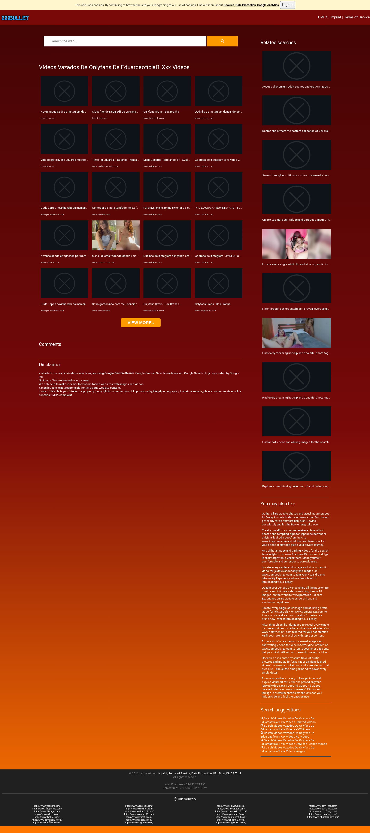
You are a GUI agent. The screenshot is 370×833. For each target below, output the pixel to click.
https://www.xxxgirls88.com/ (139, 822)
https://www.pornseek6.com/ (230, 814)
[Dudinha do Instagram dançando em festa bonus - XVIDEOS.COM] (167, 249)
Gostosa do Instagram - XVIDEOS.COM (219, 256)
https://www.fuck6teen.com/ (231, 808)
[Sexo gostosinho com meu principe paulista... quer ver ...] (116, 297)
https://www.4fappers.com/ (47, 806)
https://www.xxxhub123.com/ (139, 811)
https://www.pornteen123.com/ (230, 817)
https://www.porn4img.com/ (323, 814)
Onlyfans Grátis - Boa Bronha (161, 111)
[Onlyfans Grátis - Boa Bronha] (167, 105)
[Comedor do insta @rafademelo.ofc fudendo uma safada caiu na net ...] (116, 201)
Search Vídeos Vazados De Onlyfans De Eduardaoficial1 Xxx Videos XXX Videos (287, 727)
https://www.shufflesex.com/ (47, 822)
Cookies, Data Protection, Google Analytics (251, 5)
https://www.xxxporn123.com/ (139, 814)
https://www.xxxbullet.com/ (139, 808)
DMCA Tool (233, 773)
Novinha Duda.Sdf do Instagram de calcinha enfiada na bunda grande (84, 111)
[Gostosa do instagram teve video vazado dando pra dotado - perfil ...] (218, 153)
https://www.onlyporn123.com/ (231, 822)
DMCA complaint (61, 395)
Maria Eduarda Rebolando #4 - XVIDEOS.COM (171, 160)
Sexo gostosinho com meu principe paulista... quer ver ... (127, 304)
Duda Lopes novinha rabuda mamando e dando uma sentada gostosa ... (86, 208)
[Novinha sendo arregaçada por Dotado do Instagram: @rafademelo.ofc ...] (64, 249)
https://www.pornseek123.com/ (231, 811)
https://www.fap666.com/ (47, 817)
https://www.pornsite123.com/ (47, 819)
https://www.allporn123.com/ (230, 819)
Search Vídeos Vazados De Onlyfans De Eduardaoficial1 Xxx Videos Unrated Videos (288, 720)
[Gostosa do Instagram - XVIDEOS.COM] (218, 249)
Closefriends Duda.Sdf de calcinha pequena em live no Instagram (133, 111)
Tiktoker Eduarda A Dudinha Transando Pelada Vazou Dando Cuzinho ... (137, 160)
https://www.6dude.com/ (47, 814)
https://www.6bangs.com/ (47, 811)
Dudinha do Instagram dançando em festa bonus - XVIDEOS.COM (184, 256)
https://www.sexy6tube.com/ (231, 806)
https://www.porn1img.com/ (323, 806)
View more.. (141, 322)
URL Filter (219, 773)
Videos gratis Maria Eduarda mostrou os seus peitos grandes (79, 160)
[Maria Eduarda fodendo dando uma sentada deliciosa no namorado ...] (116, 249)
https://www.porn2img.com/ (323, 808)
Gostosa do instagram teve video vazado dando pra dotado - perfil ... (238, 160)
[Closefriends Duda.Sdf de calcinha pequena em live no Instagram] (116, 105)
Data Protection (201, 773)
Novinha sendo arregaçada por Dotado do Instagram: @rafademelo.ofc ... (87, 256)
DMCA (323, 17)
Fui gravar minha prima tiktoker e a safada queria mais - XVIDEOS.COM (187, 208)
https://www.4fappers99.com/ (47, 808)
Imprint (335, 17)
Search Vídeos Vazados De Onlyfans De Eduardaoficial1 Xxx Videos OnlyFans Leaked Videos (294, 742)
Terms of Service (357, 17)
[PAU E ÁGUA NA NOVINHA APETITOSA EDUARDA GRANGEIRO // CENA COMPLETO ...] (218, 201)
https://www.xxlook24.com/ (139, 819)
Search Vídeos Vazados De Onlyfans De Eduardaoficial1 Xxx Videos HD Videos (287, 734)
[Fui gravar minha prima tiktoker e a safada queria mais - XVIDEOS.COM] (167, 201)
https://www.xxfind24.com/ (139, 817)
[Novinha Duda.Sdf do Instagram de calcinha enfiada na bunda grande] (64, 105)
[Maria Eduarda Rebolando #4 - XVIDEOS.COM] (167, 153)
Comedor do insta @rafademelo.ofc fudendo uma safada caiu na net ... (137, 208)
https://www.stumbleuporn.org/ (323, 817)
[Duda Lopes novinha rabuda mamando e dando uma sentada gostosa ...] (64, 201)
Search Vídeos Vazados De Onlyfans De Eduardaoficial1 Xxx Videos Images (287, 749)
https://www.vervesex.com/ (139, 806)
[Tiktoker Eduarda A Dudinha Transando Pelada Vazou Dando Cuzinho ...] (116, 153)
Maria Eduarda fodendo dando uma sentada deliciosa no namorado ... (136, 256)
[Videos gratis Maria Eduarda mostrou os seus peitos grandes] (64, 153)
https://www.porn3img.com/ (323, 811)
